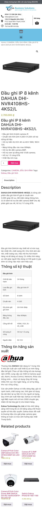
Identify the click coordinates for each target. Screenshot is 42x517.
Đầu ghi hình (13, 173)
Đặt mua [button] (7, 464)
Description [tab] (9, 180)
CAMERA (10, 42)
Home (3, 42)
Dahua (3, 173)
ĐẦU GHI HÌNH (21, 42)
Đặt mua (14, 163)
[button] (21, 37)
